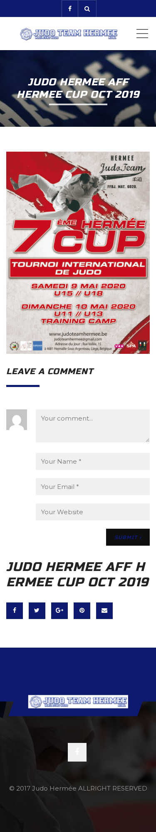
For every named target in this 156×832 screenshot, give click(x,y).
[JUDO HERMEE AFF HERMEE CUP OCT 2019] (78, 252)
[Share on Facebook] (14, 610)
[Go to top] (78, 701)
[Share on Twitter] (37, 610)
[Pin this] (82, 610)
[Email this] (104, 610)
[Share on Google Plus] (59, 610)
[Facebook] (70, 8)
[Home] (68, 33)
